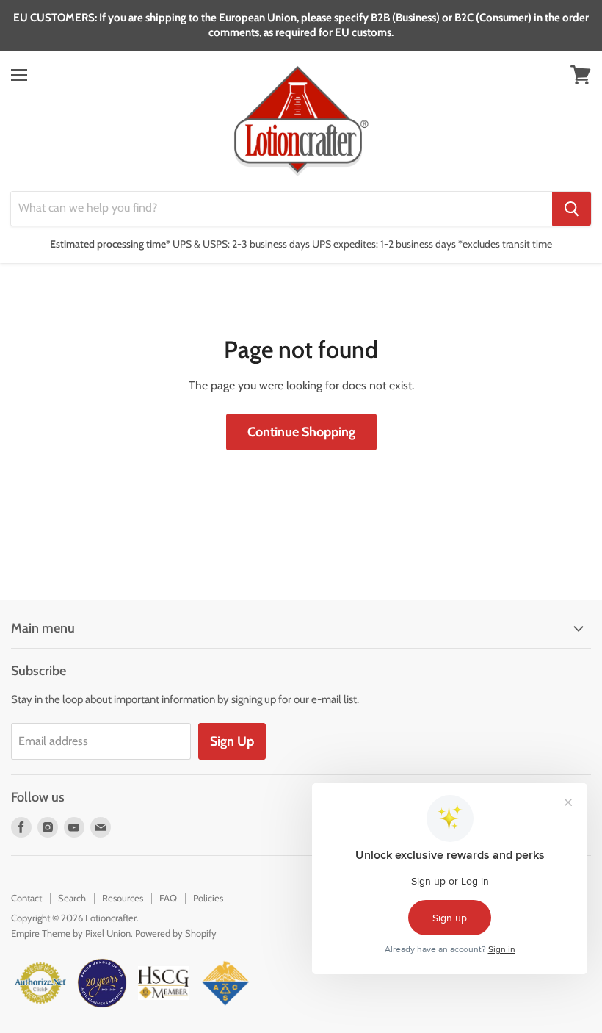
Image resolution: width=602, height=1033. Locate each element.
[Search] (571, 209)
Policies (208, 898)
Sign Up (232, 741)
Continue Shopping (301, 432)
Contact (26, 898)
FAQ (168, 898)
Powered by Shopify (176, 933)
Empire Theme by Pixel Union (71, 933)
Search (72, 898)
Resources (122, 898)
